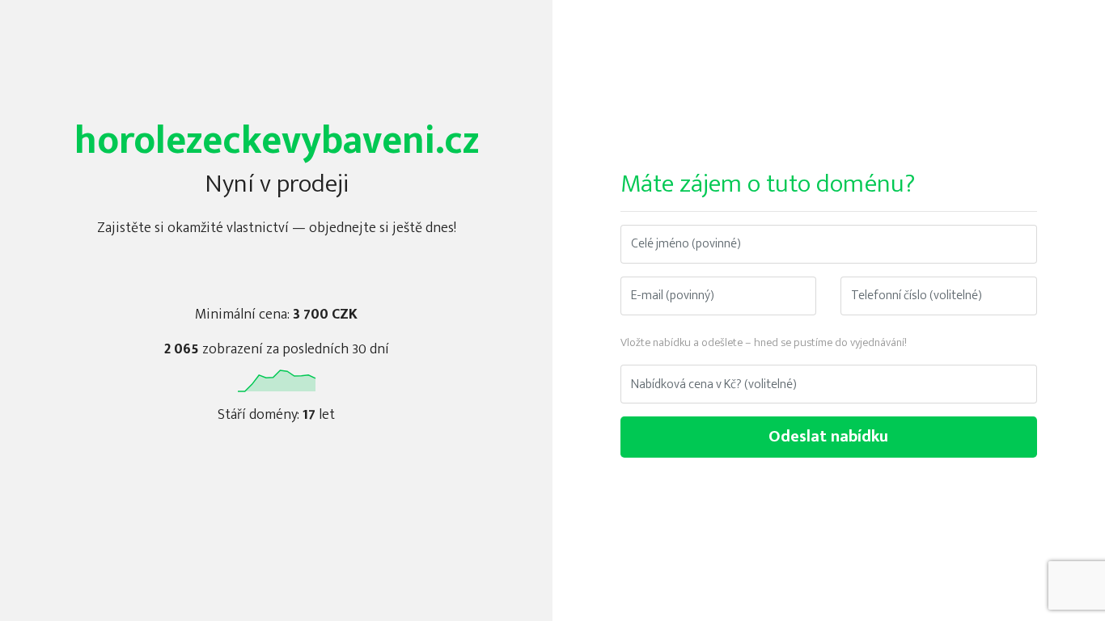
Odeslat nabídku (828, 436)
